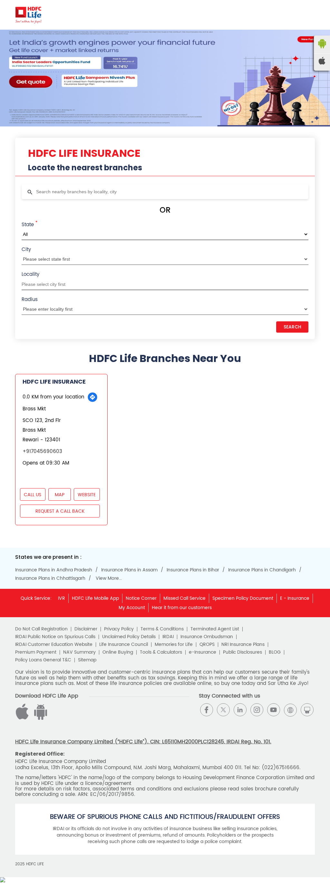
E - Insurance (294, 598)
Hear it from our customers (182, 607)
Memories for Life (174, 644)
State (29, 224)
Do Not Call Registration (41, 629)
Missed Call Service (184, 598)
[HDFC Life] (28, 15)
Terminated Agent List (214, 629)
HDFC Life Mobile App (95, 598)
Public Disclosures (242, 652)
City (26, 249)
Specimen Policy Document (242, 598)
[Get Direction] (92, 397)
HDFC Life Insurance (54, 381)
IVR (61, 598)
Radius (30, 299)
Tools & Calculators (161, 652)
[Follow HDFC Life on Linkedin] (240, 710)
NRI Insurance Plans (243, 644)
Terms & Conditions (162, 629)
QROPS (207, 644)
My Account (132, 607)
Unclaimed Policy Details (129, 637)
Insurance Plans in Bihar (193, 570)
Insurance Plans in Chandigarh (262, 570)
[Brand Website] (290, 710)
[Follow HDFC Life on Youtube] (273, 710)
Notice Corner (141, 598)
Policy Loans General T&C (43, 660)
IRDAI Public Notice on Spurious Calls (55, 637)
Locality (30, 274)
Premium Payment (35, 652)
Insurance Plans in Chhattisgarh (50, 578)
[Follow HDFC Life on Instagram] (257, 710)
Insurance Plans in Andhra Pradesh (53, 570)
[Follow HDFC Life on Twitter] (223, 710)
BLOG (275, 652)
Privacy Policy (119, 629)
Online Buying (117, 652)
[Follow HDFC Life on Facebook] (206, 710)
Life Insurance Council (123, 644)
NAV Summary (79, 652)
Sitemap (87, 660)
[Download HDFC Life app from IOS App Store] (40, 718)
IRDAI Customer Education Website (53, 644)
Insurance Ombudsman (206, 637)
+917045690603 (42, 451)
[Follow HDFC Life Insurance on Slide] (307, 710)
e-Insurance (202, 652)
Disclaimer (85, 629)
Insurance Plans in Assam (129, 570)
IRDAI (168, 637)
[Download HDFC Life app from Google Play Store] (23, 718)
